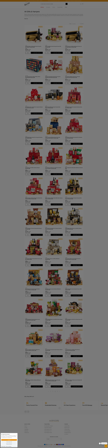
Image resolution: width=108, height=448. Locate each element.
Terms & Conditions (8, 446)
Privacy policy (3, 446)
